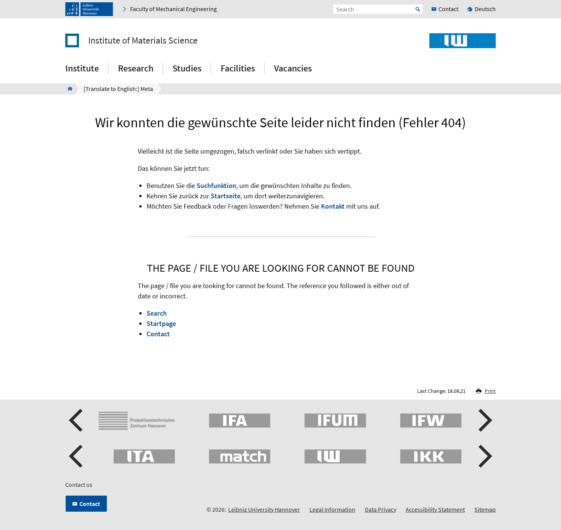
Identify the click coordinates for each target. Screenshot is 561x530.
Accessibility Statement (435, 509)
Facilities (238, 68)
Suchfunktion (216, 185)
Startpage (161, 323)
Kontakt (333, 206)
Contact (158, 333)
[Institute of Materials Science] (68, 88)
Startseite (225, 195)
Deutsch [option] (485, 9)
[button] (76, 420)
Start (417, 9)
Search (157, 313)
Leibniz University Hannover (264, 509)
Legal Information (332, 509)
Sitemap (485, 509)
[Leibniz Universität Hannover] (89, 9)
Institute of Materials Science (143, 40)
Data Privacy (380, 509)
